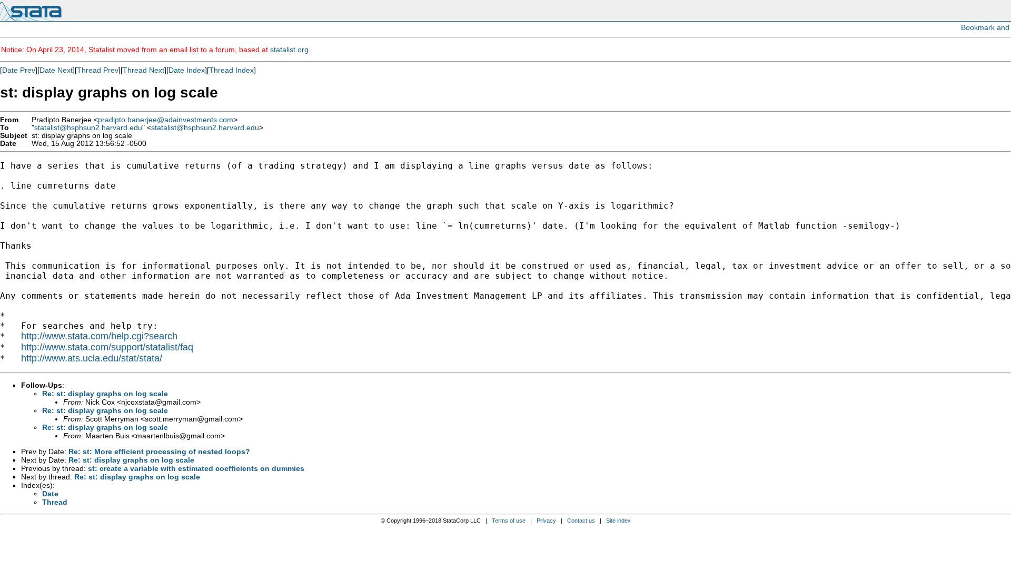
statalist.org (289, 49)
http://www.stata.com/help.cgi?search (99, 336)
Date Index (186, 70)
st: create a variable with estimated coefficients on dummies (196, 468)
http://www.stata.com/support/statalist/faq (107, 347)
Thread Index (231, 70)
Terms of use (509, 520)
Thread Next (143, 70)
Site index (618, 520)
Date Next (56, 70)
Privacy (546, 520)
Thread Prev (97, 70)
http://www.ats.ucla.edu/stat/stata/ (91, 358)
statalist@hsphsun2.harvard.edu (88, 128)
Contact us (581, 520)
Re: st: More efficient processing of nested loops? (159, 451)
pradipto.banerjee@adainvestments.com (165, 120)
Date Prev (18, 70)
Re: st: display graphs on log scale (105, 393)
